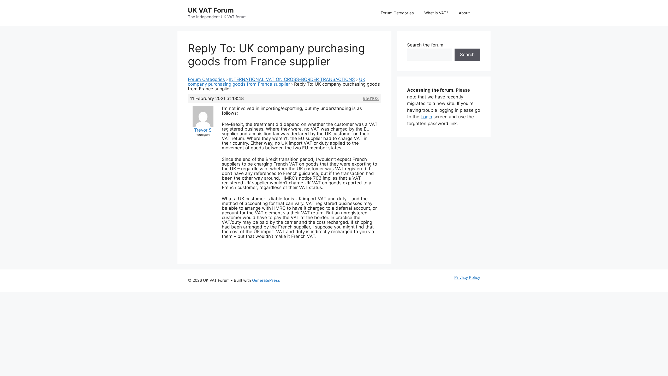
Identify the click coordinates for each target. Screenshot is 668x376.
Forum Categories (397, 12)
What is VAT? (436, 12)
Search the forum (425, 45)
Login (426, 116)
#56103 (371, 98)
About (464, 12)
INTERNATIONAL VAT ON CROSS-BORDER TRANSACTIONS (292, 79)
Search (467, 54)
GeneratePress (266, 280)
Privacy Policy (467, 277)
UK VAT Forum (211, 10)
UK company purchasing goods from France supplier (276, 82)
